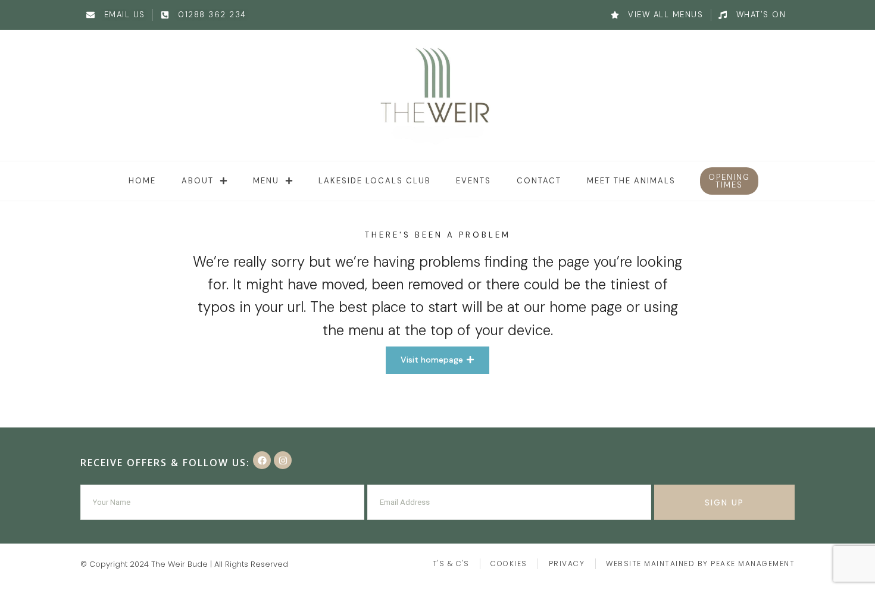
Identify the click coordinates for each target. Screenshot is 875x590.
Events (473, 181)
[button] (729, 181)
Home (142, 181)
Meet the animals (631, 181)
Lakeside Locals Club (374, 181)
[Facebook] (262, 460)
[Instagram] (283, 460)
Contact (539, 181)
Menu (266, 181)
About (198, 181)
